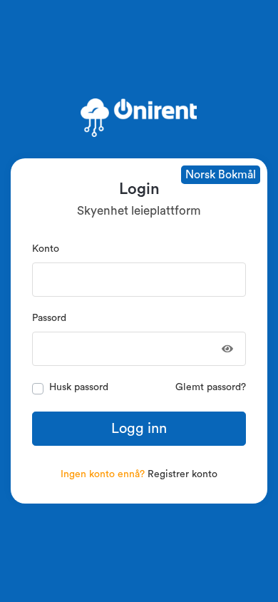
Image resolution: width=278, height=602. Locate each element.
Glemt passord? (210, 387)
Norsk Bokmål (220, 174)
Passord (49, 318)
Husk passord (78, 387)
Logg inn (139, 429)
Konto (45, 249)
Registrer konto (182, 474)
